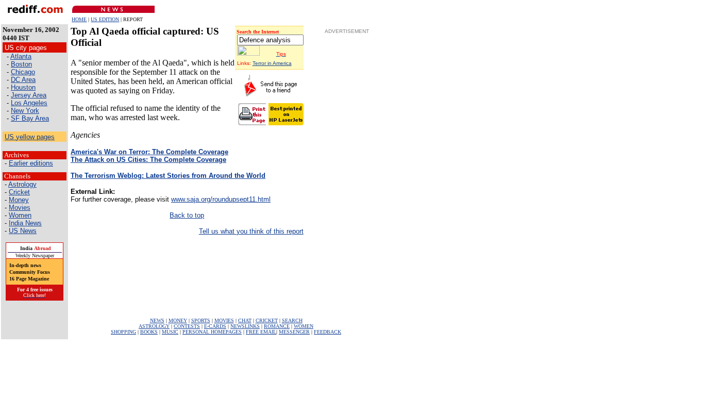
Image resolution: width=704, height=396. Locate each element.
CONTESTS (187, 326)
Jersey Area (28, 95)
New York (25, 110)
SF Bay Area (30, 118)
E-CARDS (215, 326)
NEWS (157, 320)
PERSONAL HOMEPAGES (212, 332)
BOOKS (149, 332)
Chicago (23, 72)
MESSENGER (294, 332)
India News (25, 223)
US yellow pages (30, 137)
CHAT (245, 320)
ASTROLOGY (154, 326)
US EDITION (105, 19)
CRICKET (267, 320)
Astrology (22, 184)
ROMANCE (277, 326)
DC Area (23, 80)
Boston (21, 64)
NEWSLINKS (245, 326)
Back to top (187, 215)
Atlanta (20, 56)
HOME (79, 19)
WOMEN (303, 326)
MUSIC (170, 332)
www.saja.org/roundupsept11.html (221, 199)
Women (20, 215)
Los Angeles (29, 103)
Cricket (19, 192)
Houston (23, 87)
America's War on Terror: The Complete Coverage (149, 152)
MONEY (178, 320)
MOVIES (224, 320)
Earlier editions (31, 163)
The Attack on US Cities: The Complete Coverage (148, 159)
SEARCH (292, 320)
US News (23, 231)
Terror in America (272, 63)
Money (19, 200)
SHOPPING (123, 332)
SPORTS (200, 320)
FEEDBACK (327, 332)
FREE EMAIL (261, 332)
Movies (19, 207)
